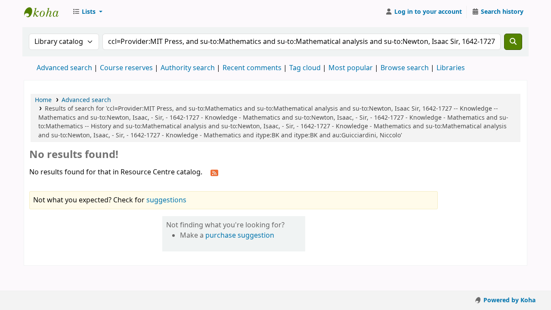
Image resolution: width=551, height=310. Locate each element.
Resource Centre (45, 12)
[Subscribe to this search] (214, 172)
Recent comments (252, 68)
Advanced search (64, 68)
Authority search (188, 68)
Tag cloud (305, 68)
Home (43, 100)
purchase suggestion (239, 235)
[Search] (513, 42)
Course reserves (126, 68)
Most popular (350, 68)
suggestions (166, 200)
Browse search (405, 68)
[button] (87, 12)
